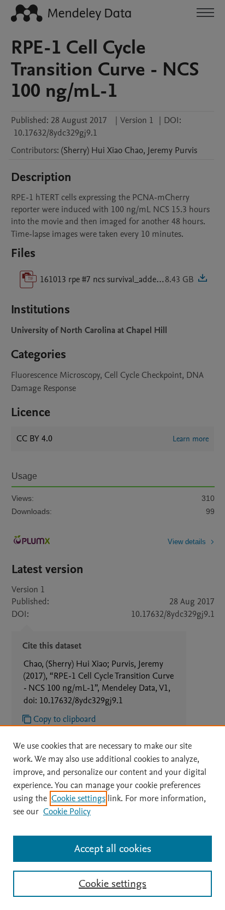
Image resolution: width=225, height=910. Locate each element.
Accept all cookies (112, 849)
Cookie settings (78, 798)
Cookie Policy (67, 812)
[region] (112, 817)
